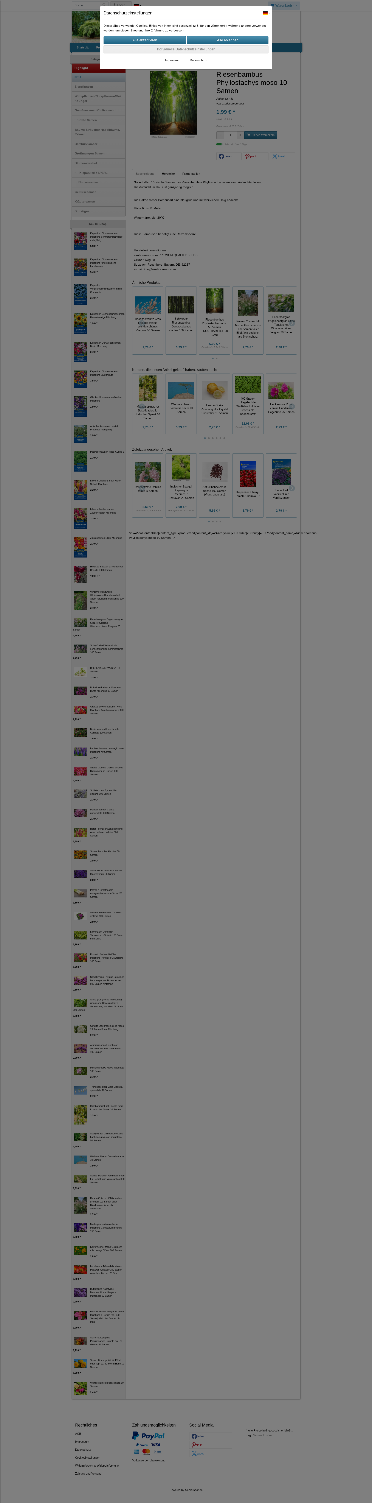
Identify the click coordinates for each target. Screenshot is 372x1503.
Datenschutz (198, 60)
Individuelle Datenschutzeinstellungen (186, 49)
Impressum (172, 60)
